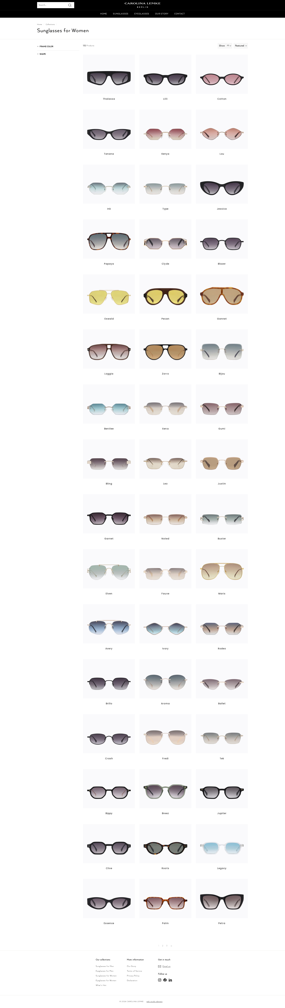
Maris (221, 593)
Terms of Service (134, 971)
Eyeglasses (141, 14)
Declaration (132, 980)
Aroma (165, 703)
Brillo (109, 703)
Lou (222, 153)
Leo (165, 483)
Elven (109, 593)
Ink (109, 208)
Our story (161, 14)
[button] (241, 46)
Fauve (165, 593)
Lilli (165, 98)
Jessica (222, 208)
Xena (165, 428)
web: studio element (154, 1002)
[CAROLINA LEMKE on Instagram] (159, 980)
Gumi (221, 428)
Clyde (165, 263)
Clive (109, 868)
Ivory (165, 648)
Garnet (109, 538)
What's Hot (101, 985)
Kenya (165, 153)
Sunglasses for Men (105, 966)
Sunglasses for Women (106, 976)
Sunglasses (120, 14)
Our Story (131, 966)
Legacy (222, 868)
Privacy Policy (133, 976)
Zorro (165, 373)
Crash (109, 758)
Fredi (165, 758)
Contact (179, 14)
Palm (165, 923)
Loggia (108, 373)
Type (165, 208)
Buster (222, 538)
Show (222, 45)
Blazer (222, 263)
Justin (222, 483)
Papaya (109, 263)
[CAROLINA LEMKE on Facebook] (165, 980)
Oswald (109, 318)
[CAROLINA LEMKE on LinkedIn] (170, 980)
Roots (165, 868)
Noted (165, 538)
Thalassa (109, 98)
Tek (222, 758)
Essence (109, 923)
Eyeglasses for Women (106, 980)
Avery (109, 648)
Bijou (222, 373)
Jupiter (222, 813)
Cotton (222, 98)
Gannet (222, 318)
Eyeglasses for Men (104, 971)
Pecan (165, 318)
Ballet (222, 703)
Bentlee (109, 428)
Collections (50, 24)
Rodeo (222, 648)
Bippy (109, 813)
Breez (165, 813)
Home (103, 14)
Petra (221, 923)
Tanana (109, 153)
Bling (109, 483)
